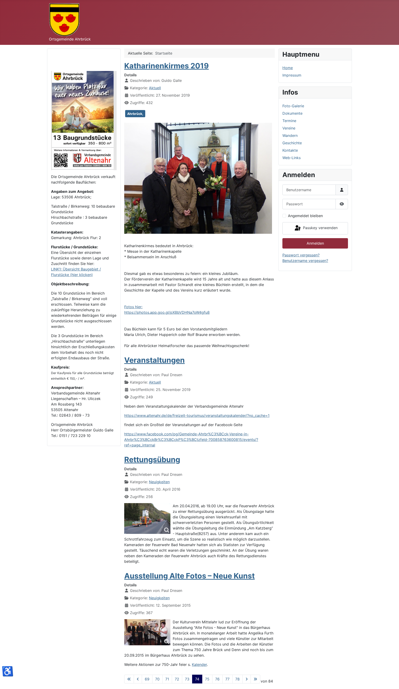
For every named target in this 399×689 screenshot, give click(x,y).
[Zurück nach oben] (391, 680)
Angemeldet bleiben (305, 215)
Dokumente (292, 113)
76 (217, 679)
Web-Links (291, 157)
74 (197, 679)
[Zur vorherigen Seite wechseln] (138, 679)
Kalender (199, 664)
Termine (289, 120)
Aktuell (155, 88)
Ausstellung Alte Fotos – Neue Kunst (189, 575)
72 (177, 679)
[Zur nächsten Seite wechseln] (246, 679)
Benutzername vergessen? (305, 260)
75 (207, 679)
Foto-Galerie (293, 106)
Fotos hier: (133, 307)
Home (287, 67)
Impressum (291, 75)
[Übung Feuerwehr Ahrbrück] (147, 518)
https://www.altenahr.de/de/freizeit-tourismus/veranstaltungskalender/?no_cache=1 (196, 415)
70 (157, 679)
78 (237, 679)
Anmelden (315, 243)
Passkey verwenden (320, 228)
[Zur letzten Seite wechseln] (255, 679)
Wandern (290, 135)
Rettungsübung (152, 459)
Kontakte (290, 150)
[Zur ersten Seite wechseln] (129, 679)
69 (147, 679)
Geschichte (292, 143)
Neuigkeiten (159, 482)
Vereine (288, 128)
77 (227, 679)
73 (187, 679)
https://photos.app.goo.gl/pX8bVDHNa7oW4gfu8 (167, 312)
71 (167, 679)
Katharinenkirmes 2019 (166, 65)
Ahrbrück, (135, 114)
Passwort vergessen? (301, 255)
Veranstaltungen (154, 360)
